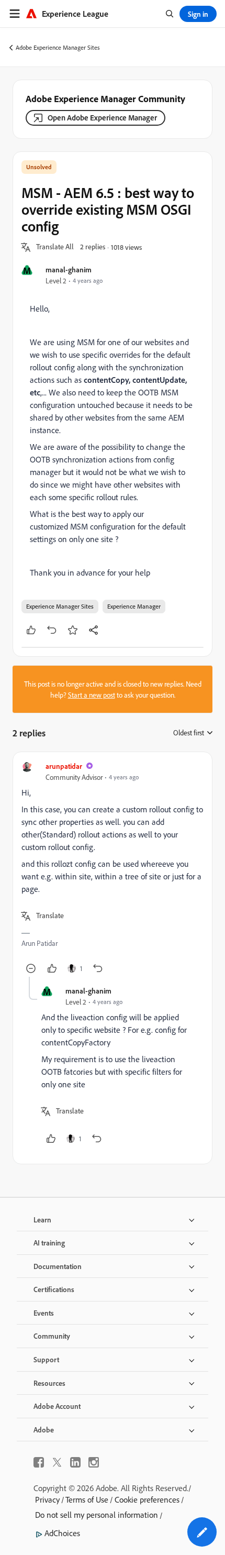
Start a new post (91, 694)
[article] (112, 868)
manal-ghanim (69, 269)
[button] (55, 247)
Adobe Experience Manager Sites (58, 47)
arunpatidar (64, 766)
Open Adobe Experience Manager (102, 118)
